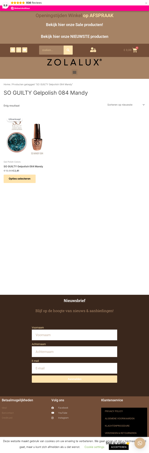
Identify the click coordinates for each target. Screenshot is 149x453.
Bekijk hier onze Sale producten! (74, 24)
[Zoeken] (68, 50)
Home (7, 84)
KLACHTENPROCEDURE (117, 425)
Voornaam (38, 327)
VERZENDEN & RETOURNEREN (120, 433)
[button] (75, 72)
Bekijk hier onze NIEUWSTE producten (74, 36)
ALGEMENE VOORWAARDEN (119, 418)
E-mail (35, 360)
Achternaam (39, 344)
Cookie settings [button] (94, 447)
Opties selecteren (20, 178)
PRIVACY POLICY (114, 411)
